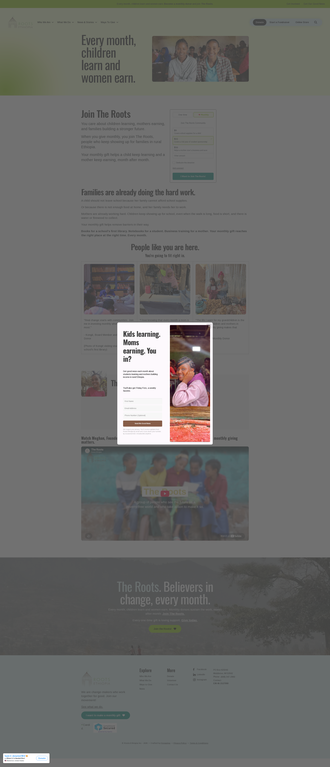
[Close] (209, 326)
